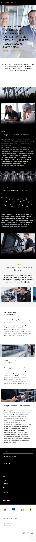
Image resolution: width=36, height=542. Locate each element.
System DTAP (6, 463)
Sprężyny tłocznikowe (10, 456)
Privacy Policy (7, 525)
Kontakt (5, 483)
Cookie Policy (6, 528)
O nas (4, 476)
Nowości (5, 487)
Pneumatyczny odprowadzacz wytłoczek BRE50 (17, 467)
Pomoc (5, 480)
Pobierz (5, 497)
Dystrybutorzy (7, 500)
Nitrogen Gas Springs (9, 460)
